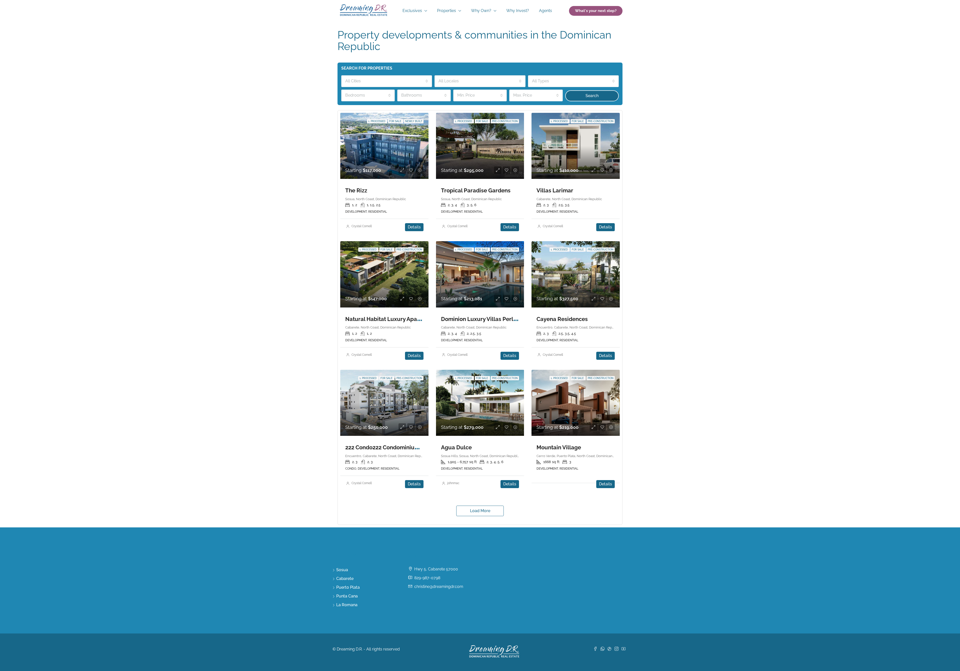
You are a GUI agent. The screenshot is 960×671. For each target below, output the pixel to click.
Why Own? (481, 10)
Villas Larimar (554, 190)
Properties (446, 10)
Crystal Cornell (362, 226)
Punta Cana (347, 596)
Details (414, 227)
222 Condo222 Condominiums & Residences (402, 447)
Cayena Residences (562, 319)
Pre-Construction (505, 121)
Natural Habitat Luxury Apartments (391, 319)
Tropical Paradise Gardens (475, 190)
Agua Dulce (456, 447)
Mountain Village (558, 447)
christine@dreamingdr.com (438, 586)
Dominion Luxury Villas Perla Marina (488, 319)
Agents (545, 10)
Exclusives (412, 10)
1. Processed (377, 121)
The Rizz (356, 190)
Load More (480, 510)
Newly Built (413, 121)
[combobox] (386, 81)
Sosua (342, 569)
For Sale (395, 121)
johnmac (453, 483)
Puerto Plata (348, 587)
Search (592, 95)
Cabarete (345, 578)
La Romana (347, 604)
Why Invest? (517, 10)
